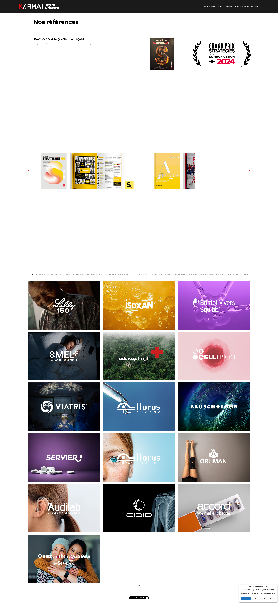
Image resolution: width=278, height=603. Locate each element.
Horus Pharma (154, 274)
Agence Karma (55, 274)
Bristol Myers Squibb (91, 274)
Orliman (195, 274)
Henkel (147, 274)
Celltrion (100, 274)
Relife (200, 274)
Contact (246, 6)
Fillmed (132, 274)
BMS (83, 274)
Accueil (206, 6)
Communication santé (114, 274)
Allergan (62, 274)
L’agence (211, 6)
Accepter (246, 599)
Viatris (240, 274)
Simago (217, 274)
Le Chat (183, 274)
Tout (31, 274)
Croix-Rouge (125, 274)
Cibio (105, 274)
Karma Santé (169, 274)
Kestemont (177, 274)
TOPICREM (229, 274)
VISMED (246, 274)
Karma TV (240, 6)
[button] (275, 586)
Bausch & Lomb (76, 274)
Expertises (219, 6)
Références (229, 6)
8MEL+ (36, 274)
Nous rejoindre (254, 6)
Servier (211, 274)
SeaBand (205, 274)
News (234, 6)
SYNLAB (222, 274)
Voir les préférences (269, 599)
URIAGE (235, 274)
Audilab (68, 274)
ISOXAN (161, 274)
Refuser (257, 599)
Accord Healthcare (44, 274)
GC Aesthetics (140, 274)
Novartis (189, 274)
